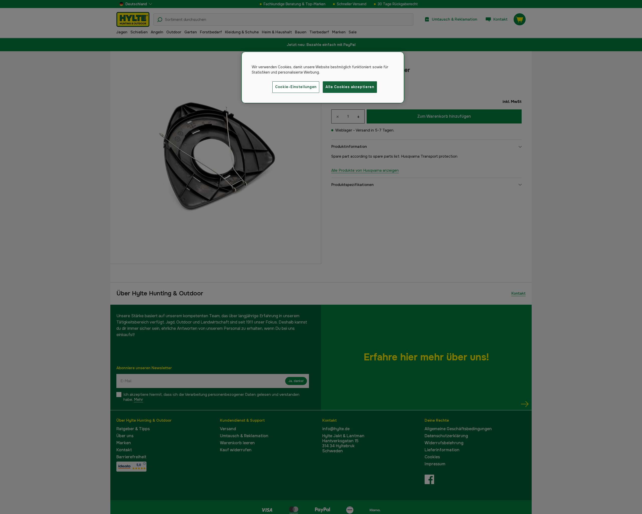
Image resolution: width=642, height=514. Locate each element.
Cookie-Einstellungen (295, 87)
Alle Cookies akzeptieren (350, 87)
